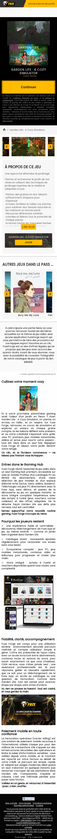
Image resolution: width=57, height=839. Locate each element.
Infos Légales (25, 803)
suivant (28, 361)
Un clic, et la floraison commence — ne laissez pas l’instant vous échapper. (28, 454)
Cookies (39, 805)
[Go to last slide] (6, 146)
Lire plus (28, 227)
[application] (28, 710)
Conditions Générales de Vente (25, 98)
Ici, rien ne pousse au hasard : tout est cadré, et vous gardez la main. (28, 690)
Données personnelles (24, 805)
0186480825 (26, 820)
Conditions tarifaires (42, 803)
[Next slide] (50, 146)
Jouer (28, 242)
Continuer (28, 87)
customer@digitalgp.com (28, 822)
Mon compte (11, 803)
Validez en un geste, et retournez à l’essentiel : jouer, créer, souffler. (28, 785)
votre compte (7, 121)
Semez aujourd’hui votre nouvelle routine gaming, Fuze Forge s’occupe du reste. (28, 512)
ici (19, 119)
